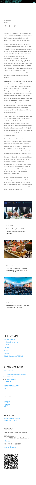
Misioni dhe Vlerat (9, 339)
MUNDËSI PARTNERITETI (12, 419)
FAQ (5, 388)
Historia (6, 350)
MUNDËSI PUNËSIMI (10, 420)
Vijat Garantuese (9, 371)
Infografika (7, 404)
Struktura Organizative (11, 342)
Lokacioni (7, 441)
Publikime (7, 401)
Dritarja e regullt (11, 379)
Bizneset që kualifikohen (11, 385)
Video (5, 407)
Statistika (7, 403)
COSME (8, 382)
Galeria (6, 405)
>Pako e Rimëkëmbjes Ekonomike (15, 374)
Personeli (7, 347)
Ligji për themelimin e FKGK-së (13, 356)
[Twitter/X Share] (15, 26)
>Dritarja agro (9, 377)
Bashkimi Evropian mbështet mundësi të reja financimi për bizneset (15, 231)
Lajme (5, 400)
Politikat (6, 353)
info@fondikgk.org (10, 447)
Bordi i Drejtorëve (9, 345)
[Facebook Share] (5, 26)
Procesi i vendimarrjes (10, 387)
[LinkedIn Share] (10, 26)
